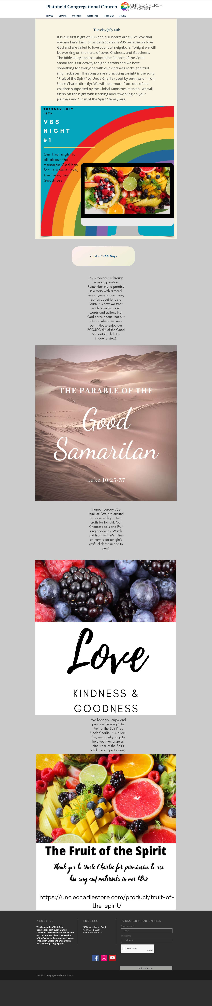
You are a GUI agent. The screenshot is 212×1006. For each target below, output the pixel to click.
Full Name (126, 936)
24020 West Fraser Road (94, 927)
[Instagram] (104, 958)
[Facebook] (95, 958)
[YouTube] (112, 958)
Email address (127, 926)
